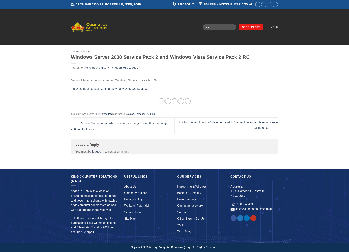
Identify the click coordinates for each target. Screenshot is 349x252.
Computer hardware (190, 205)
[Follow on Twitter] (263, 4)
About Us (130, 186)
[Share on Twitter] (168, 101)
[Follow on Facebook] (257, 4)
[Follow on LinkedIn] (269, 4)
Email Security (186, 199)
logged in (98, 151)
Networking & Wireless (192, 186)
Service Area (132, 212)
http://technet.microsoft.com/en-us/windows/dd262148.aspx (109, 88)
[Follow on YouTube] (275, 4)
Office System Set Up (191, 218)
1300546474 (244, 204)
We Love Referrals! (136, 205)
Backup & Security (189, 192)
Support (182, 212)
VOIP (180, 224)
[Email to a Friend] (175, 101)
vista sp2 (130, 114)
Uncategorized (80, 52)
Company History (135, 192)
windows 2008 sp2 (146, 114)
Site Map (130, 218)
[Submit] (233, 27)
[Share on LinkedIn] (188, 101)
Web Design (185, 231)
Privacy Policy (133, 199)
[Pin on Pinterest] (181, 101)
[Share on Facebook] (162, 101)
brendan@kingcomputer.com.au (118, 68)
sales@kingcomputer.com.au (254, 208)
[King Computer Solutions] (89, 27)
